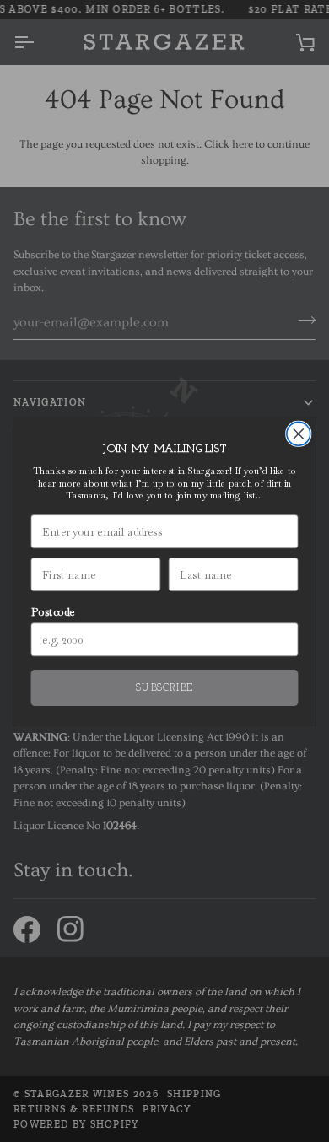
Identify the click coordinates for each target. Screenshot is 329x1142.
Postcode (53, 611)
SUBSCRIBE (164, 687)
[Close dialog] (298, 433)
